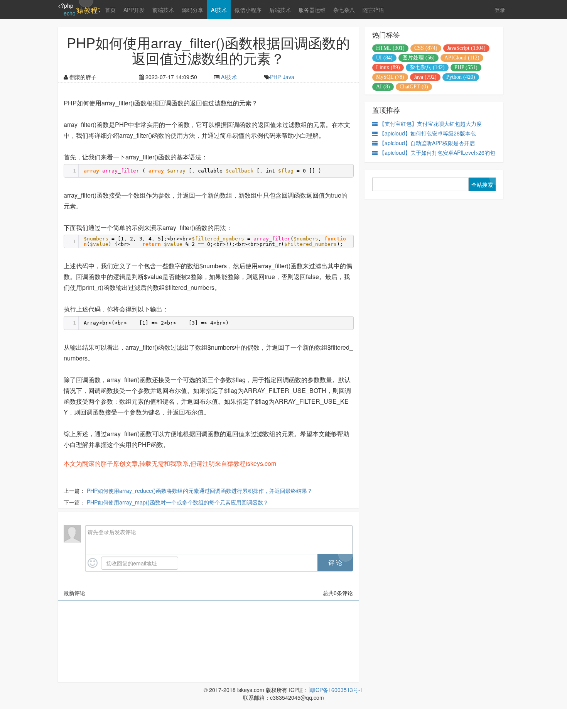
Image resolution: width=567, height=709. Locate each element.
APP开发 (134, 10)
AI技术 (219, 10)
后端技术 (280, 10)
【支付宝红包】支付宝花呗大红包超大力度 (430, 123)
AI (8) (383, 87)
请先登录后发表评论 (112, 532)
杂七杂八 (344, 10)
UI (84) (384, 58)
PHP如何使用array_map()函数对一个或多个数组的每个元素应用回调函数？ (177, 502)
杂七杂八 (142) (427, 67)
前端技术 (163, 10)
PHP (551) (466, 67)
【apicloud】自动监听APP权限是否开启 (427, 143)
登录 (499, 10)
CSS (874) (425, 48)
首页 (110, 10)
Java (288, 77)
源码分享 (192, 10)
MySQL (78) (390, 77)
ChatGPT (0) (414, 87)
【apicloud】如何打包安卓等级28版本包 (427, 133)
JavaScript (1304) (466, 48)
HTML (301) (390, 48)
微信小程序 (248, 10)
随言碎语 (373, 10)
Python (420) (460, 77)
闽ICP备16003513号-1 (336, 690)
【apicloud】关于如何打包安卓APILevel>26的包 (437, 152)
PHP (275, 77)
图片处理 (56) (418, 58)
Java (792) (425, 77)
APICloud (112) (461, 58)
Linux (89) (388, 67)
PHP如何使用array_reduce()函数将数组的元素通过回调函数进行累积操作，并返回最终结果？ (199, 490)
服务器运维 (312, 10)
